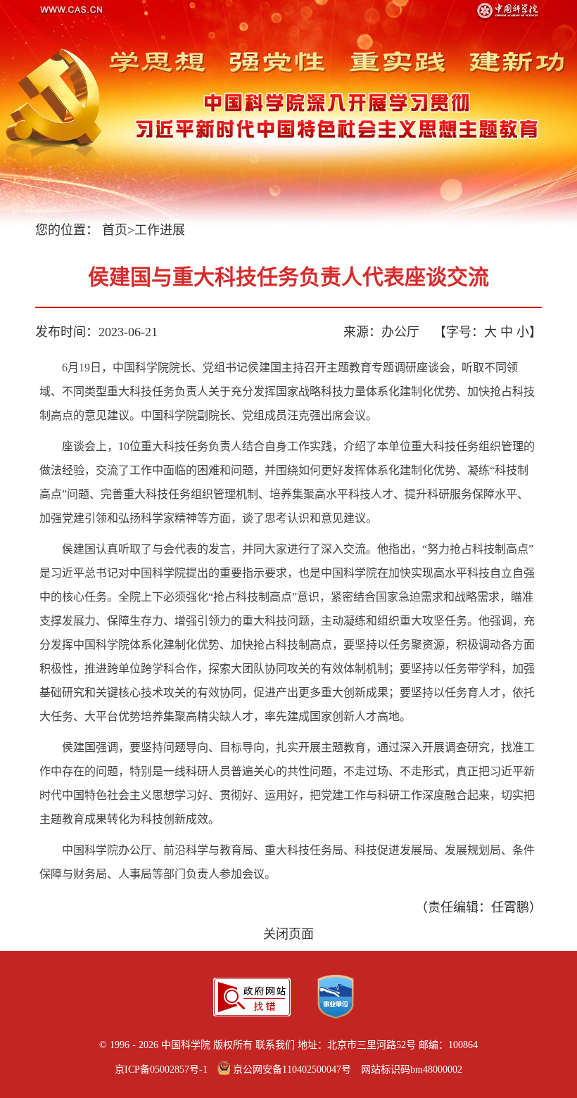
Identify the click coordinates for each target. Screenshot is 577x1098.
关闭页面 (288, 934)
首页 (114, 230)
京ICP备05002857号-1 (161, 1069)
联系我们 (275, 1045)
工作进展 (159, 230)
